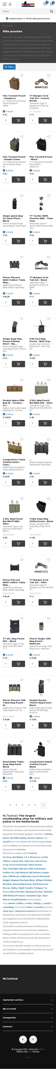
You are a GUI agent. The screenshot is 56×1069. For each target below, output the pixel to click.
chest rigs (7, 911)
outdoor (39, 838)
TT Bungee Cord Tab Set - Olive (39, 581)
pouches (39, 907)
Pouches (9, 26)
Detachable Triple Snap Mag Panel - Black (13, 764)
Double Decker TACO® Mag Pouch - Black (41, 702)
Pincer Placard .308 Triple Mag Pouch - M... (14, 702)
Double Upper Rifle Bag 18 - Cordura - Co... (13, 403)
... (30, 459)
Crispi (6, 865)
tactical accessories (25, 911)
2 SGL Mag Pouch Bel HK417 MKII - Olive (13, 521)
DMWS (41, 1049)
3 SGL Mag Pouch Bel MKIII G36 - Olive (41, 401)
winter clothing (33, 903)
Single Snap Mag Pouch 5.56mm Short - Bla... (12, 341)
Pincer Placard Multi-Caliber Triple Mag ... (14, 280)
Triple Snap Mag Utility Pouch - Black (41, 520)
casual (46, 903)
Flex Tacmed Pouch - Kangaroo (14, 96)
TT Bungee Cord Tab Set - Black (39, 278)
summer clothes (15, 903)
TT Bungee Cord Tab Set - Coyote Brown (39, 98)
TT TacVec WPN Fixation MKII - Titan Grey (41, 218)
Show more (13, 59)
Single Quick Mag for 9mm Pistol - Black (13, 218)
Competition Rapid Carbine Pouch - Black (41, 764)
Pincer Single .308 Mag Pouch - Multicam (40, 641)
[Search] (51, 11)
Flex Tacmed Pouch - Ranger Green (14, 158)
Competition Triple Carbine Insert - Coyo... (14, 462)
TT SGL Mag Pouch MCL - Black (13, 639)
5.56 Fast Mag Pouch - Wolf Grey (40, 340)
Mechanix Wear (27, 880)
